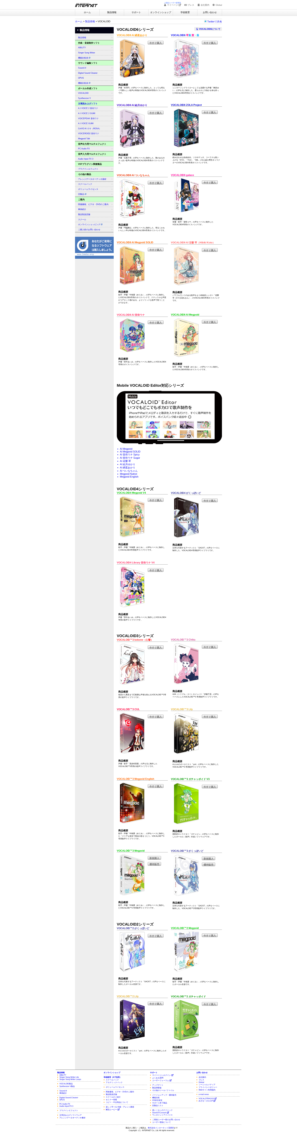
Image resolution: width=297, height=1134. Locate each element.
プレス (190, 5)
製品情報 (111, 12)
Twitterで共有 (214, 21)
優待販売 (154, 864)
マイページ (172, 5)
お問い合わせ (210, 12)
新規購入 (154, 858)
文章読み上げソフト (88, 103)
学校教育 (185, 12)
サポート (136, 12)
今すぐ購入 (155, 43)
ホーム (87, 12)
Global (218, 5)
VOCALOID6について (209, 29)
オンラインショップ (160, 12)
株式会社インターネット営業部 (161, 1128)
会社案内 (204, 5)
